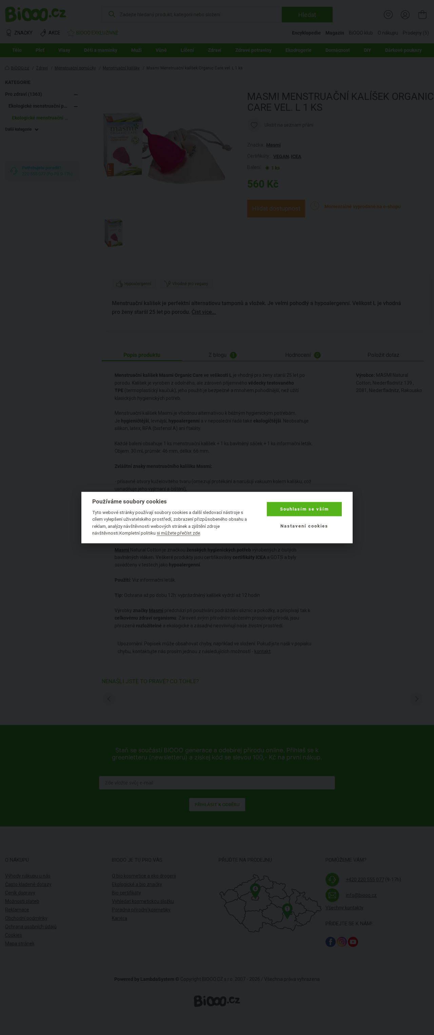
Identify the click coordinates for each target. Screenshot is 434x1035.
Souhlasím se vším (304, 509)
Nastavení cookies (304, 526)
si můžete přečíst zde (178, 533)
